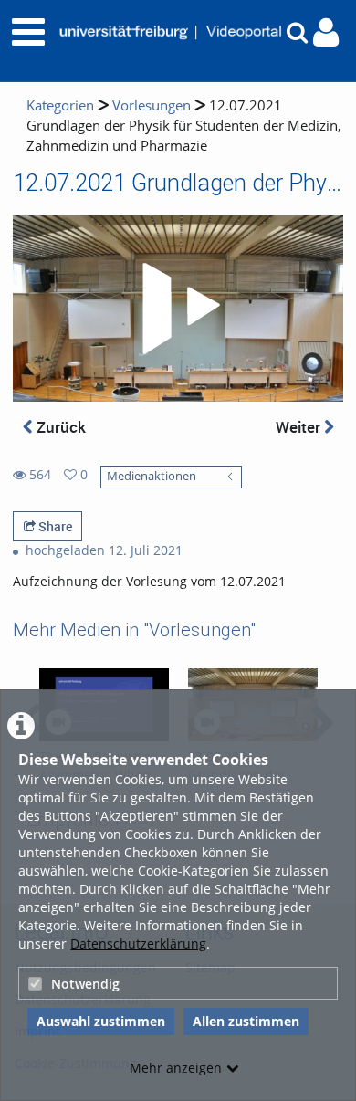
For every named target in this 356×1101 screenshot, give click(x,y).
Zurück (59, 426)
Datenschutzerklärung (138, 943)
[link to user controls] (326, 32)
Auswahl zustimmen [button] (101, 1021)
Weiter (300, 426)
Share (54, 526)
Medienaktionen (151, 476)
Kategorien (60, 105)
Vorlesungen (151, 105)
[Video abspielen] (178, 308)
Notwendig (85, 983)
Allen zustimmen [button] (246, 1021)
